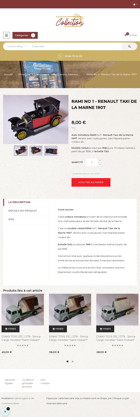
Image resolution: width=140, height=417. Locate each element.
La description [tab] (19, 202)
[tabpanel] (70, 326)
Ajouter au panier (91, 182)
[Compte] (135, 4)
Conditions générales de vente (28, 383)
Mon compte (45, 381)
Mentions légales (10, 381)
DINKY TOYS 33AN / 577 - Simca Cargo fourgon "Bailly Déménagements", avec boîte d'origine (22, 338)
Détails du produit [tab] (22, 210)
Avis (11, 219)
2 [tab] (72, 361)
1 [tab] (67, 361)
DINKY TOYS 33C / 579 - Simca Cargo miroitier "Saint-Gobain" (68, 338)
